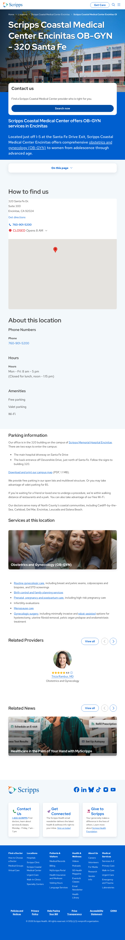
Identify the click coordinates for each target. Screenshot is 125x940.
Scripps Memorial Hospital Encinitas (90, 442)
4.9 (67, 673)
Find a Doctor (15, 853)
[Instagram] (105, 789)
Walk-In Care (108, 870)
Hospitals (31, 857)
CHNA (113, 910)
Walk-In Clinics (34, 879)
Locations (22, 14)
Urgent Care (33, 875)
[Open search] (113, 5)
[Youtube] (113, 789)
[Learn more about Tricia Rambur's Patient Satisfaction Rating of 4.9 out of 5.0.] (58, 673)
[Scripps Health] (12, 5)
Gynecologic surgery (26, 613)
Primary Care (108, 865)
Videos (75, 861)
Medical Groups (15, 865)
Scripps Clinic (33, 862)
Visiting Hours (56, 882)
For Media (93, 867)
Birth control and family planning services (38, 592)
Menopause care (24, 608)
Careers (92, 857)
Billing (52, 865)
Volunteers (93, 862)
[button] (55, 250)
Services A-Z (108, 861)
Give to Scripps (97, 811)
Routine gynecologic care (29, 583)
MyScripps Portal (57, 870)
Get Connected (61, 811)
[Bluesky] (91, 789)
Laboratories (108, 887)
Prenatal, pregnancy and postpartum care (39, 597)
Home (11, 14)
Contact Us (24, 811)
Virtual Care (14, 870)
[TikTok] (98, 789)
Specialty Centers (35, 884)
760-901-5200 (22, 224)
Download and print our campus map (30, 472)
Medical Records (57, 861)
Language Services (59, 887)
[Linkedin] (84, 789)
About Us (93, 853)
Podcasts (76, 865)
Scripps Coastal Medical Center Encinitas (50, 14)
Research (92, 871)
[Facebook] (76, 789)
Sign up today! (64, 828)
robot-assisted (87, 613)
